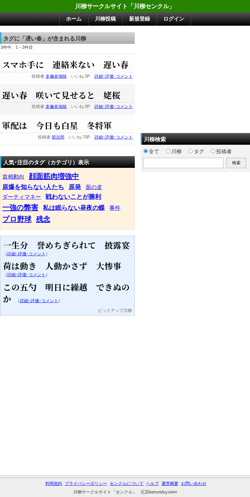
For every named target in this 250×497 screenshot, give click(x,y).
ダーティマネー (21, 197)
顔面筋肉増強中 (54, 176)
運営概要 (169, 483)
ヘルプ (152, 483)
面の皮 (94, 187)
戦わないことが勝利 (73, 196)
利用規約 (53, 483)
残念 (43, 219)
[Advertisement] (195, 77)
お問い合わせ (193, 483)
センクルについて (127, 483)
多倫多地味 (56, 76)
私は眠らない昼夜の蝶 (74, 207)
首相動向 (13, 176)
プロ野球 (17, 219)
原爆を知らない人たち (33, 186)
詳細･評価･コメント (113, 76)
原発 (75, 186)
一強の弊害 (20, 207)
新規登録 (139, 18)
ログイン (173, 18)
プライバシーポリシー (86, 483)
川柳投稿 (105, 18)
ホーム (74, 18)
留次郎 (58, 137)
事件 (114, 208)
